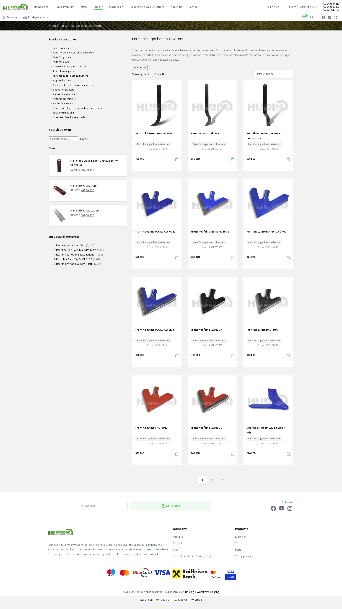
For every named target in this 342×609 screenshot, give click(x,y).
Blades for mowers (63, 103)
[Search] (312, 17)
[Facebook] (323, 17)
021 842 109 (333, 9)
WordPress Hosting (208, 591)
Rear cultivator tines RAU (207, 133)
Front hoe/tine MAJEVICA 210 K (266, 231)
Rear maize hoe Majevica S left (74, 263)
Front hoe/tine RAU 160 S (206, 428)
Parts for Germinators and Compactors (74, 52)
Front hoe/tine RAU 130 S (262, 330)
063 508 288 (333, 6)
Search (84, 138)
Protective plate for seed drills (69, 117)
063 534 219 (333, 3)
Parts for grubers (62, 57)
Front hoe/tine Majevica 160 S (210, 231)
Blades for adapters (63, 89)
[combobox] (273, 74)
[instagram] (335, 17)
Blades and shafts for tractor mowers (73, 85)
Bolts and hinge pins (63, 112)
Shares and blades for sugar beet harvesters (77, 108)
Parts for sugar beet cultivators (81, 26)
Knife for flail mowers (64, 98)
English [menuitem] (148, 599)
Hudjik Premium (61, 48)
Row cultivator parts (63, 71)
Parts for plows (61, 61)
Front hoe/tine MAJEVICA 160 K (155, 231)
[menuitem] (147, 599)
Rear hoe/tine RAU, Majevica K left (76, 250)
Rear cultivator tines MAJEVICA (155, 133)
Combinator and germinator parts (71, 66)
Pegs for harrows (62, 80)
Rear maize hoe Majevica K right (75, 254)
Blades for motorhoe (64, 94)
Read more (139, 67)
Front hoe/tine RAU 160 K (151, 428)
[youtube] (329, 17)
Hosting (189, 591)
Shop (52, 26)
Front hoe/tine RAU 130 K (206, 330)
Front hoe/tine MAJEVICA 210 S (155, 330)
